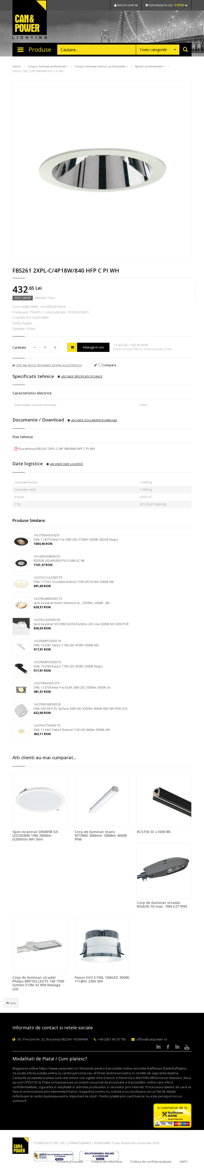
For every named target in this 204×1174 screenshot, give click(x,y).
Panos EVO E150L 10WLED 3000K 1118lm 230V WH (102, 979)
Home (16, 66)
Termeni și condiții (69, 1161)
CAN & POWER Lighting (29, 20)
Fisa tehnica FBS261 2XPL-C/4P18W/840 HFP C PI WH (56, 448)
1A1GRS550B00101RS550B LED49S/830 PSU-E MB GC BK (59, 558)
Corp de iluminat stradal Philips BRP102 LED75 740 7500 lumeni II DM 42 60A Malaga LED (38, 983)
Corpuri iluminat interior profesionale (100, 66)
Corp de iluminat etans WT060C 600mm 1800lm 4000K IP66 (101, 835)
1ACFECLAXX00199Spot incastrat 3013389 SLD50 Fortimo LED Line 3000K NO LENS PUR (81, 622)
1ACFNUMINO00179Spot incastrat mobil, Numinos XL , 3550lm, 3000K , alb (72, 601)
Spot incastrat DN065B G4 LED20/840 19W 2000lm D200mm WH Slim (35, 835)
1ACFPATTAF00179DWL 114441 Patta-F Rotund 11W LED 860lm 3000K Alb (72, 727)
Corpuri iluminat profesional (47, 66)
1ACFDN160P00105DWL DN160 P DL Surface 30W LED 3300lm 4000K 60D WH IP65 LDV (80, 706)
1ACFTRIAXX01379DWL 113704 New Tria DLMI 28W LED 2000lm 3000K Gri (72, 685)
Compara (109, 365)
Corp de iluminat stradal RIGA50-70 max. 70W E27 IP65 (162, 904)
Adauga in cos (93, 347)
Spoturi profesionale (149, 66)
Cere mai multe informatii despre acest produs (48, 365)
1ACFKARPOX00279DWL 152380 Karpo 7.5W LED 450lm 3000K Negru (68, 664)
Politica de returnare (106, 1161)
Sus (12, 1003)
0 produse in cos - (166, 5)
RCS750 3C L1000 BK (154, 831)
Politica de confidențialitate (150, 1161)
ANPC (184, 1161)
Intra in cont (125, 5)
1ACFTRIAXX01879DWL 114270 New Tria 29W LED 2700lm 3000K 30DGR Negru (76, 537)
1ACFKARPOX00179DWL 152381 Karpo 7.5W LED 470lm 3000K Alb (66, 643)
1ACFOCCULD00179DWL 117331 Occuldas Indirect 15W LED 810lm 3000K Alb (74, 579)
